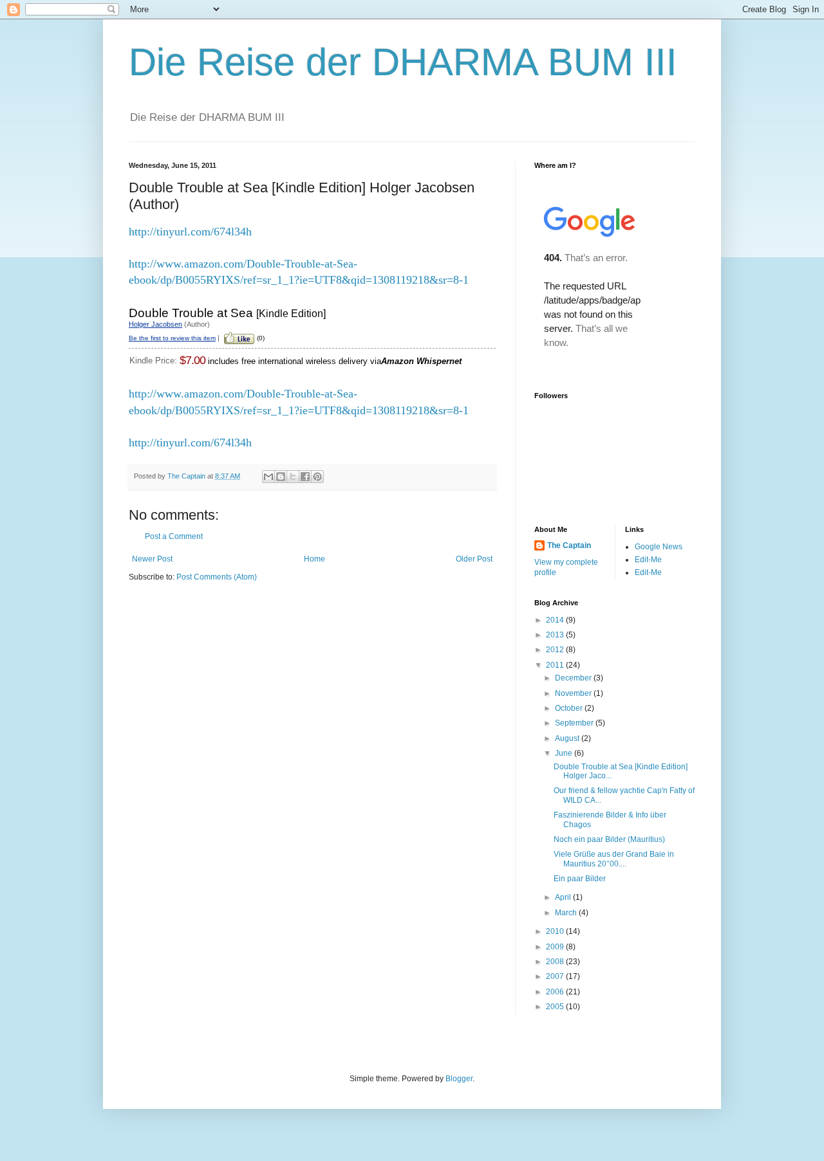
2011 (556, 665)
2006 (556, 991)
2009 (556, 946)
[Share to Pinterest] (317, 476)
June (564, 753)
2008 (556, 961)
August (568, 738)
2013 (556, 634)
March (567, 912)
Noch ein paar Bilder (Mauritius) (609, 839)
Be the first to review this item (172, 338)
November (574, 693)
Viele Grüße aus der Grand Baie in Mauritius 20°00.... (614, 859)
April (564, 897)
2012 (556, 649)
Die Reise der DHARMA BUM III (403, 62)
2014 (556, 620)
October (570, 708)
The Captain (569, 545)
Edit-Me (648, 559)
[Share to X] (292, 476)
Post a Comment (174, 536)
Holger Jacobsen (155, 324)
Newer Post (152, 558)
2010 (556, 931)
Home (314, 558)
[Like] (239, 337)
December (574, 677)
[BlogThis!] (280, 476)
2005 (556, 1006)
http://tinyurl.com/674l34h (190, 231)
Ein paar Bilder (580, 878)
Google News (658, 546)
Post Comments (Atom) (216, 576)
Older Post (474, 558)
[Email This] (268, 476)
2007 (556, 976)
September (575, 722)
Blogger (459, 1078)
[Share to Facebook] (305, 476)
